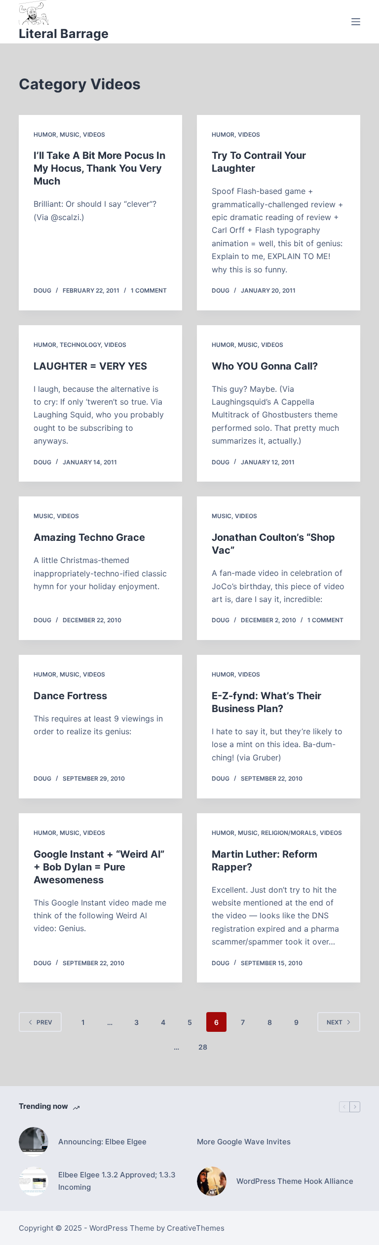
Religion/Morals (288, 832)
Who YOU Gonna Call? (265, 366)
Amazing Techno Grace (89, 537)
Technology (80, 344)
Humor (45, 134)
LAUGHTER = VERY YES (90, 366)
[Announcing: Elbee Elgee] (33, 1142)
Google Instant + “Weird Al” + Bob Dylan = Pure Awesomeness (99, 867)
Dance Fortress (70, 696)
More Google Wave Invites (244, 1141)
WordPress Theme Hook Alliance (294, 1181)
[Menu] (355, 21)
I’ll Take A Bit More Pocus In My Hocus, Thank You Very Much (99, 168)
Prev (44, 1022)
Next (334, 1022)
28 (202, 1047)
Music (69, 134)
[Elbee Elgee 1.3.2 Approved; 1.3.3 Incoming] (33, 1181)
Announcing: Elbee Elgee (102, 1141)
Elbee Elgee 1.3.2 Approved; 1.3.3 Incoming (117, 1181)
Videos (94, 134)
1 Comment (149, 290)
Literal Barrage (64, 33)
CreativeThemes (196, 1228)
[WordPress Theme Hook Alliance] (212, 1181)
